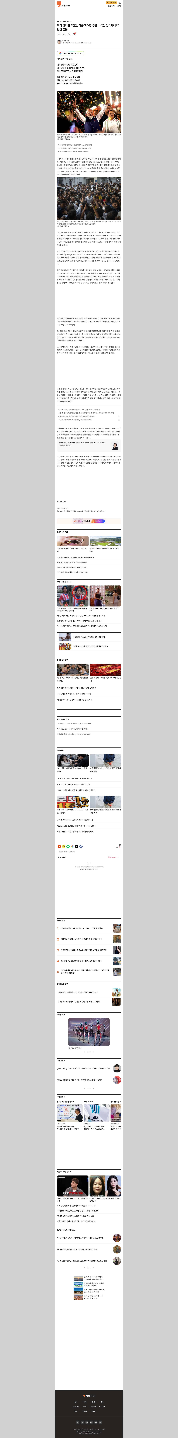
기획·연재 (60, 1097)
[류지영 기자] (59, 42)
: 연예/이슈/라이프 (65, 1230)
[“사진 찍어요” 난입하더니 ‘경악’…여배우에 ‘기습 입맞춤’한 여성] (117, 1238)
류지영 (64, 41)
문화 (84, 1406)
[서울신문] (63, 4)
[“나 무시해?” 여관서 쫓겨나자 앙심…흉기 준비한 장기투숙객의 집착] (117, 1261)
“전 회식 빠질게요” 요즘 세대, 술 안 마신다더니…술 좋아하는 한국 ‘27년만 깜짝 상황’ (86, 413)
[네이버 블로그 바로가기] (100, 1422)
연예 (93, 1411)
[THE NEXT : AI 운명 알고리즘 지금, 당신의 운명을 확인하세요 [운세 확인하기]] (89, 521)
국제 (58, 21)
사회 (84, 1402)
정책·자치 (76, 1406)
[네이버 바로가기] (96, 1422)
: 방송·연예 (63, 1172)
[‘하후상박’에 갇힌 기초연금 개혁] (117, 1068)
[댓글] (74, 34)
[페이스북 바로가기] (77, 1422)
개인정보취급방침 (88, 1429)
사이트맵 (97, 1429)
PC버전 (103, 1429)
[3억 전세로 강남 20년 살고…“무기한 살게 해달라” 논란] (117, 1249)
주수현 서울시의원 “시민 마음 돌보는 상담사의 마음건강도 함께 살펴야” (82, 443)
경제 (93, 1402)
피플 (76, 1411)
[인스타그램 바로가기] (91, 1422)
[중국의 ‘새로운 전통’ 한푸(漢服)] (117, 1080)
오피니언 (60, 1061)
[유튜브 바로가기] (86, 1422)
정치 (76, 1402)
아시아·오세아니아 (66, 21)
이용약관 (80, 1429)
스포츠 (85, 1411)
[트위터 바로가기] (82, 1422)
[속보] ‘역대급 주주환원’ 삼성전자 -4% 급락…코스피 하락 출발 (79, 410)
